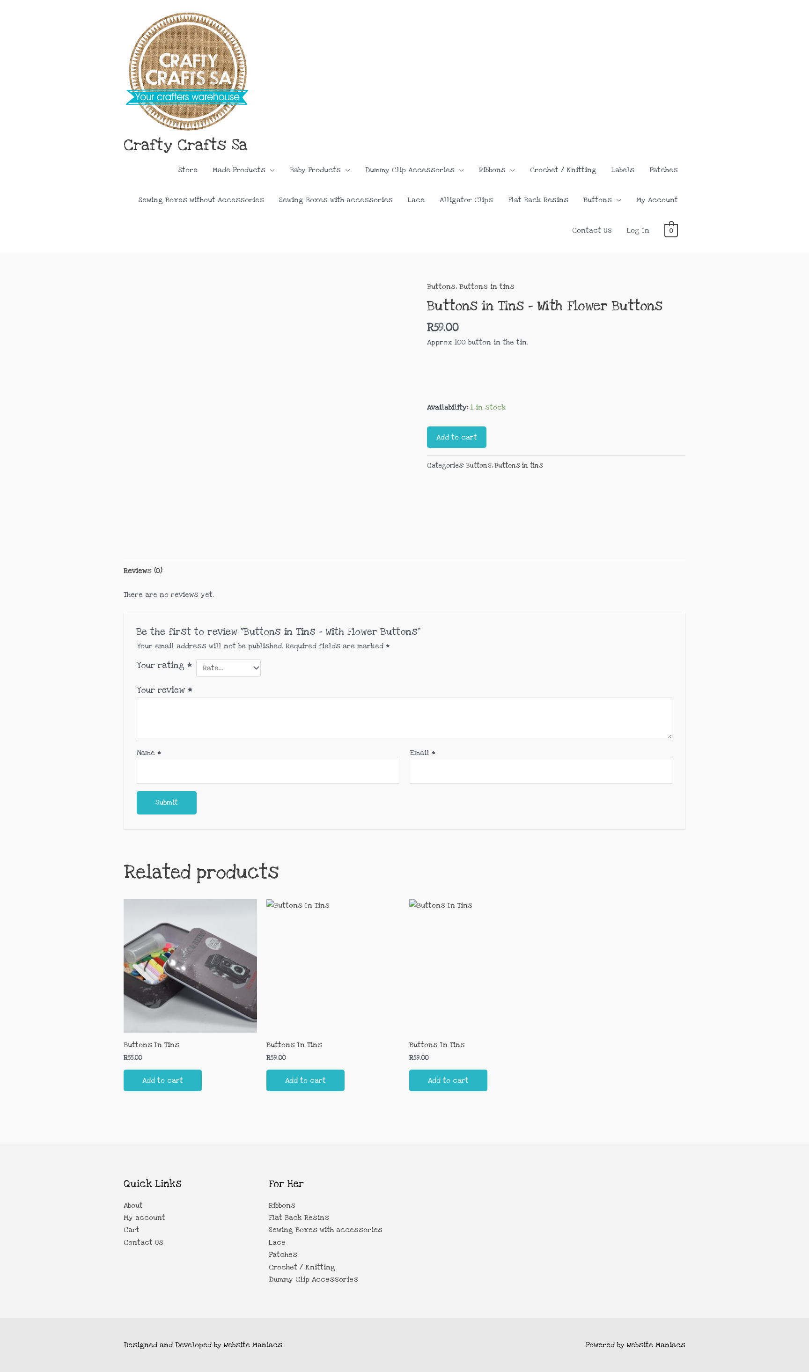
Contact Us (592, 230)
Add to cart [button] (162, 1080)
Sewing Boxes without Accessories (201, 200)
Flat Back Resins (538, 200)
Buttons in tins (487, 286)
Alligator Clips (466, 200)
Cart (132, 1229)
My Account (657, 200)
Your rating (164, 665)
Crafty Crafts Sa (186, 145)
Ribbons (492, 170)
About (133, 1205)
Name (149, 752)
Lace (416, 200)
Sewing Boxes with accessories (336, 200)
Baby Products (315, 170)
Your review (164, 690)
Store (188, 170)
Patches (663, 170)
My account (144, 1217)
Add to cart (456, 437)
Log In (638, 230)
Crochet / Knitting (563, 170)
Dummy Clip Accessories (410, 170)
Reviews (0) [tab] (143, 570)
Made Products (239, 170)
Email (423, 752)
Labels (622, 170)
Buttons (597, 200)
